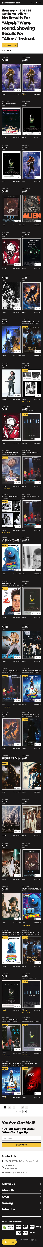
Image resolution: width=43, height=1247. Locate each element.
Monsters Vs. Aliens (11, 540)
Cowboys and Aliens (32, 322)
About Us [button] (8, 1190)
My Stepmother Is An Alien (14, 496)
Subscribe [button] (8, 1209)
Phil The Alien (8, 583)
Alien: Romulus (29, 1063)
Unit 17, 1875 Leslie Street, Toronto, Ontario (21, 1161)
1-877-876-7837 (11, 1165)
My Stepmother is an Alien (14, 452)
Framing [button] (7, 1203)
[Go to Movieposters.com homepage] (11, 3)
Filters (12, 45)
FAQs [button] (5, 1197)
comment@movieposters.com (16, 1172)
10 (22, 1107)
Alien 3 (25, 234)
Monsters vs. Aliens (31, 889)
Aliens (5, 60)
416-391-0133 (11, 1168)
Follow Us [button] (8, 1184)
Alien (24, 103)
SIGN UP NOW (21, 1145)
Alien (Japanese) (9, 103)
